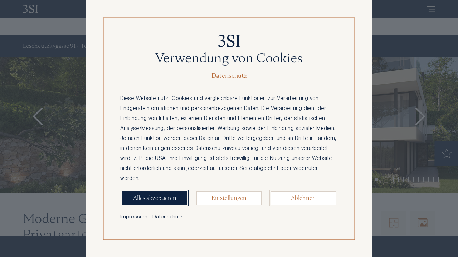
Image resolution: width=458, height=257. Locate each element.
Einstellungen (229, 198)
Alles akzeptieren (154, 198)
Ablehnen (303, 198)
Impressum (133, 217)
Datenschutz (167, 217)
